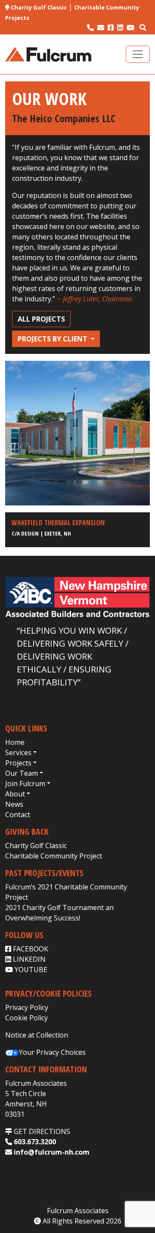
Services (18, 752)
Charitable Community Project (53, 856)
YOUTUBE (30, 969)
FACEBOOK (29, 949)
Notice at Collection (36, 1035)
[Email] (100, 27)
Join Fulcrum (25, 783)
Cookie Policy (26, 1017)
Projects (18, 763)
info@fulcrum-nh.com (51, 1152)
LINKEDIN (28, 959)
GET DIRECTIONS (41, 1131)
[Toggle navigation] (138, 54)
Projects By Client (53, 339)
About (15, 794)
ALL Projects (41, 319)
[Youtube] (130, 27)
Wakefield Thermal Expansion (58, 522)
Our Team (21, 773)
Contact (17, 814)
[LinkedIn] (120, 27)
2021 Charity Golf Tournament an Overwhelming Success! (59, 913)
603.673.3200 (34, 1141)
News (14, 804)
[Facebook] (111, 27)
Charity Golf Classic (38, 7)
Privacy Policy (26, 1007)
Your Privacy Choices (52, 1052)
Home (15, 742)
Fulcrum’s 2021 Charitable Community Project (66, 892)
